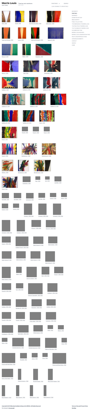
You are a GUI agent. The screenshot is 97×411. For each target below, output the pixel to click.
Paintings (55, 3)
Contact (74, 41)
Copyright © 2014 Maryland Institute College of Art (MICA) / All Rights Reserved (21, 406)
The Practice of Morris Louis (80, 26)
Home (73, 45)
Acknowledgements (77, 38)
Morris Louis (9, 4)
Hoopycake (11, 408)
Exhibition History (77, 17)
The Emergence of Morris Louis (80, 24)
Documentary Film (77, 30)
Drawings (74, 15)
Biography (75, 11)
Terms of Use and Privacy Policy (80, 406)
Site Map (74, 408)
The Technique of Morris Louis (80, 28)
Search (66, 3)
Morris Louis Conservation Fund (81, 34)
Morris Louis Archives (78, 32)
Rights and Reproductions (79, 36)
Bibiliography (75, 19)
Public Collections (77, 21)
